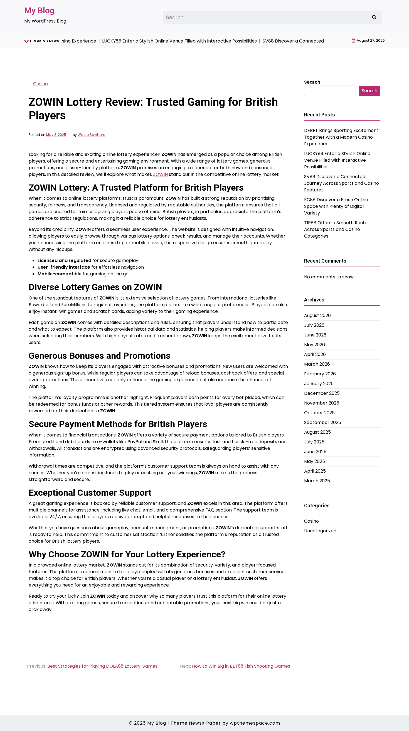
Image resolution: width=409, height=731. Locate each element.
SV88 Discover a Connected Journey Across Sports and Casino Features (341, 183)
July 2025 (314, 442)
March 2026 (317, 364)
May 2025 (314, 461)
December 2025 (322, 393)
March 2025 (317, 481)
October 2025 (319, 413)
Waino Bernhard (91, 134)
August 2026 (317, 315)
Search (312, 82)
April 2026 (315, 354)
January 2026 (319, 383)
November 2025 (321, 403)
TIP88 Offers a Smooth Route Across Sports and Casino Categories (336, 229)
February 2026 (320, 374)
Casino (40, 84)
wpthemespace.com (255, 723)
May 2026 (314, 344)
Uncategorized (320, 531)
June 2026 (315, 335)
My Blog (39, 10)
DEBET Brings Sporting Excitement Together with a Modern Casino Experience (341, 137)
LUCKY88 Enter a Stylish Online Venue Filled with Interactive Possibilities (337, 160)
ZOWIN (160, 174)
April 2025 (315, 471)
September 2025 (322, 422)
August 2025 (317, 432)
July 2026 (314, 325)
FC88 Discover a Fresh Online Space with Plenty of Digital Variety (336, 206)
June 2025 (315, 451)
